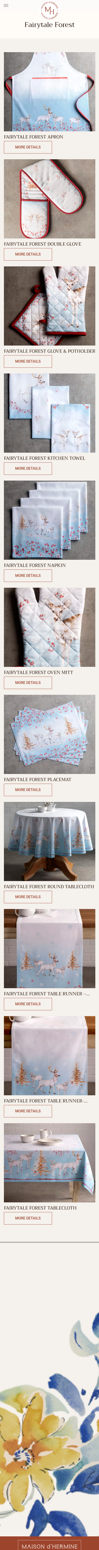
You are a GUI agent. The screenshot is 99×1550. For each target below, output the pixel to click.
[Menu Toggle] (6, 5)
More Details (28, 147)
